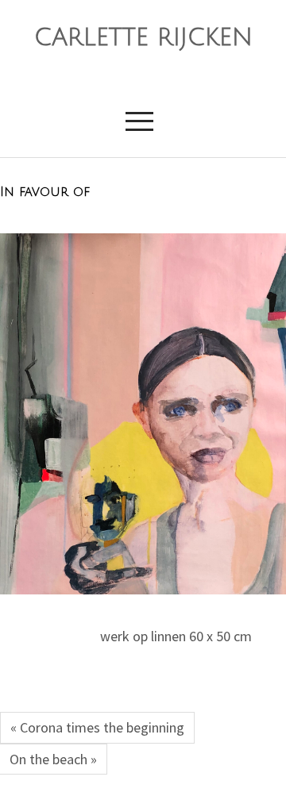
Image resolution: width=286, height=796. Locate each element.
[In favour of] (143, 413)
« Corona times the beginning (97, 727)
